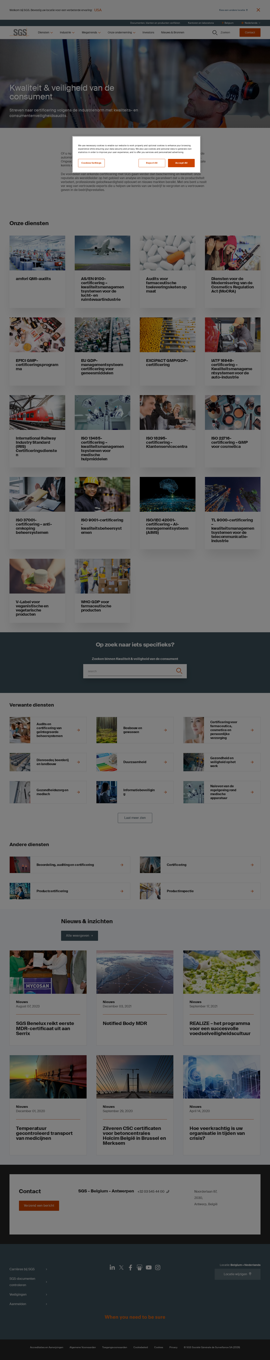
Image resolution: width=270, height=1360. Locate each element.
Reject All (152, 162)
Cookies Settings (91, 162)
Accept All (181, 162)
